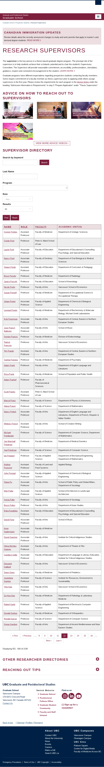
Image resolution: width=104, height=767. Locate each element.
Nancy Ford (9, 258)
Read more (33, 40)
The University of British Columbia (45, 5)
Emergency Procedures (12, 762)
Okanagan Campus (82, 738)
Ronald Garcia (10, 619)
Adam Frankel (10, 380)
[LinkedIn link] (71, 696)
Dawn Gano (9, 572)
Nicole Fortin (9, 287)
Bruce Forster (10, 276)
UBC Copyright (43, 762)
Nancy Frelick (10, 412)
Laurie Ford (9, 249)
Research (38, 722)
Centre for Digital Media (84, 748)
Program (7, 183)
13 (72, 636)
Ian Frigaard (9, 456)
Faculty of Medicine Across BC (87, 751)
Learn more (66, 71)
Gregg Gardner (10, 624)
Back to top (8, 722)
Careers (48, 747)
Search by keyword (13, 157)
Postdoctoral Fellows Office (46, 699)
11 (59, 636)
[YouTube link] (79, 696)
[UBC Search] (98, 3)
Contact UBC (51, 735)
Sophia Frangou (11, 360)
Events (48, 744)
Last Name (8, 171)
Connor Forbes (10, 232)
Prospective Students (22, 23)
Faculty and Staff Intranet (48, 713)
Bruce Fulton (9, 505)
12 (65, 636)
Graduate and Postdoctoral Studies (52, 685)
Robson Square (81, 745)
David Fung (9, 519)
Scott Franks (9, 392)
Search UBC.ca (52, 753)
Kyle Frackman (10, 319)
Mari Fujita (8, 491)
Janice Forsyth (10, 281)
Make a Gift (50, 750)
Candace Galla (10, 555)
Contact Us (8, 703)
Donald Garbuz (10, 613)
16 (92, 636)
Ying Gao (8, 587)
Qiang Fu (8, 482)
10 (52, 636)
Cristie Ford (9, 241)
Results (7, 204)
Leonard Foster (10, 310)
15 (86, 636)
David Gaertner (10, 537)
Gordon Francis (11, 336)
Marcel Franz (10, 400)
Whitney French (11, 424)
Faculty (41, 227)
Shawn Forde (10, 267)
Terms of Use (29, 762)
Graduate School (8, 23)
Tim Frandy (9, 351)
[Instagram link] (65, 696)
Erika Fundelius (11, 511)
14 (79, 636)
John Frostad (10, 473)
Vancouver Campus (83, 735)
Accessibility (56, 762)
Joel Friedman (10, 450)
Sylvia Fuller (9, 500)
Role (5, 194)
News (47, 741)
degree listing (83, 82)
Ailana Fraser (10, 406)
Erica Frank (9, 374)
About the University (54, 738)
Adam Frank (9, 365)
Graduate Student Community (48, 706)
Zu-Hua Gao (9, 595)
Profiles (29, 722)
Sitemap (20, 722)
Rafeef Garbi (9, 604)
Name (7, 227)
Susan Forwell (10, 292)
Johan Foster (10, 301)
